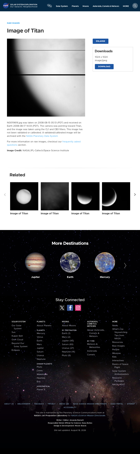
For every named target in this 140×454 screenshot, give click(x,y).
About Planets (44, 326)
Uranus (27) (68, 348)
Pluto (39, 367)
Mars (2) (66, 337)
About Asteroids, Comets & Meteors (96, 333)
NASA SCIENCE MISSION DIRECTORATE (90, 404)
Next (135, 194)
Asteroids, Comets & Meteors (92, 324)
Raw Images (13, 23)
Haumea (41, 378)
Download (104, 67)
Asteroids (92, 351)
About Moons (69, 326)
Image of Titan (19, 213)
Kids (114, 357)
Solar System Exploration (23, 4)
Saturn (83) (67, 344)
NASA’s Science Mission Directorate (88, 416)
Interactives (118, 361)
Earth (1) (66, 333)
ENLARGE (100, 41)
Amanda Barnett (77, 420)
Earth (70, 277)
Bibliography (24, 404)
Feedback (39, 404)
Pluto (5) (66, 355)
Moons (65, 322)
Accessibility (70, 407)
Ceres (40, 371)
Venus (40, 337)
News (115, 326)
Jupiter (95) (68, 341)
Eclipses (16, 350)
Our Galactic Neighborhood (23, 7)
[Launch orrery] (49, 6)
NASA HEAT (118, 385)
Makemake (42, 374)
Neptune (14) (68, 352)
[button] (126, 6)
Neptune (41, 359)
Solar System (18, 322)
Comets (91, 355)
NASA (6, 5)
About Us (9, 404)
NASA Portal (117, 404)
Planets (41, 322)
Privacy (52, 404)
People (115, 350)
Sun (13, 332)
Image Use (64, 404)
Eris (38, 382)
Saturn (40, 352)
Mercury (105, 277)
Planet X (41, 390)
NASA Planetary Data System (42, 136)
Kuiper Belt (17, 336)
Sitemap (131, 404)
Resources (117, 342)
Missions (116, 353)
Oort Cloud (17, 340)
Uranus (40, 355)
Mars (39, 344)
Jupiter (35, 277)
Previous (5, 194)
